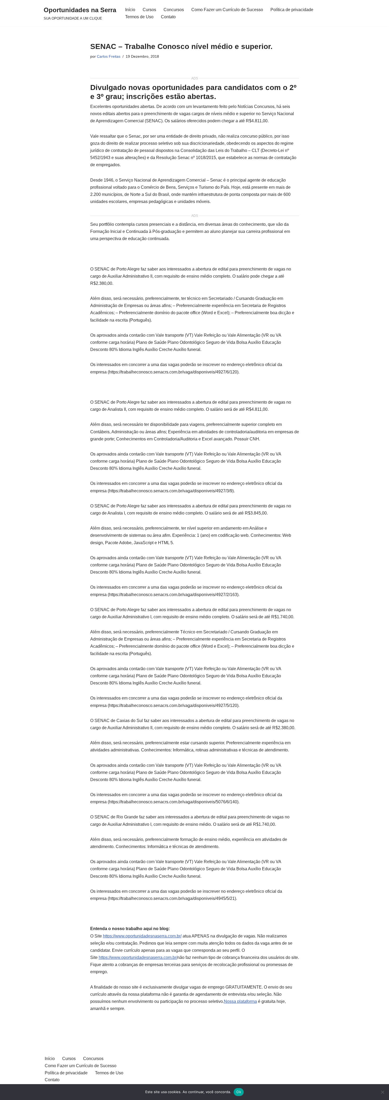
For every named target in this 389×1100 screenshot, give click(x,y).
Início (130, 9)
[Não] (382, 1092)
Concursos (174, 9)
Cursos (149, 9)
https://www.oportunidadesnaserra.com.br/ (142, 936)
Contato (168, 17)
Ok (238, 1092)
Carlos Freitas (108, 56)
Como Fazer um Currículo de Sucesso (227, 9)
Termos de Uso (139, 17)
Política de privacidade (291, 9)
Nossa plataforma (240, 1001)
